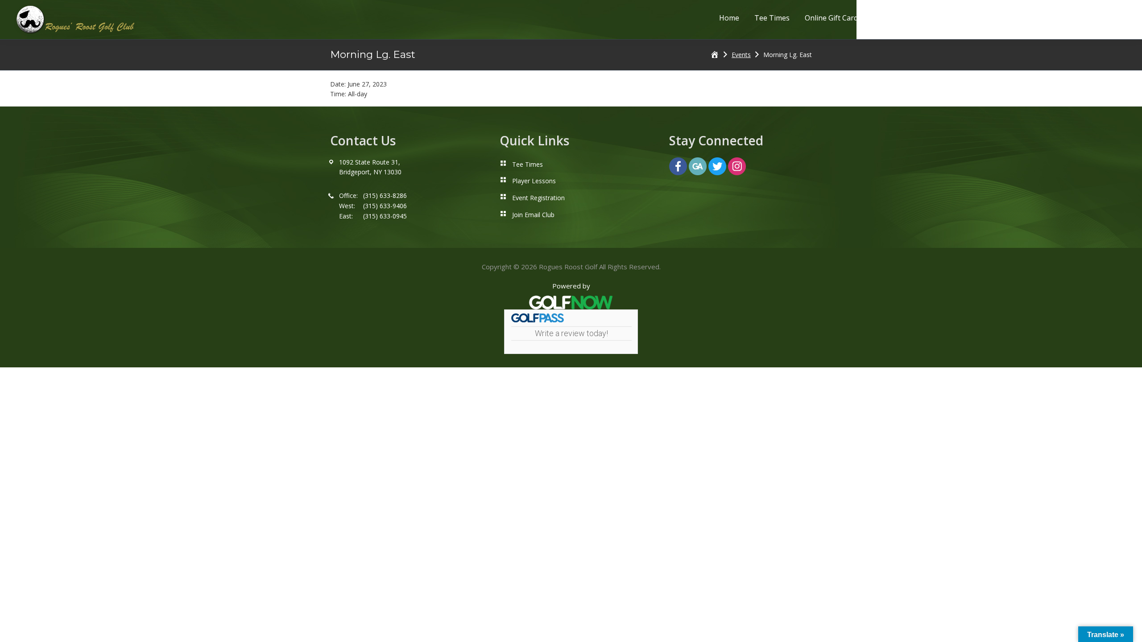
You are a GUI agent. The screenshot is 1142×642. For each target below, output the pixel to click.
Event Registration (538, 197)
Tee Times (527, 164)
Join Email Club (533, 214)
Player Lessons (534, 181)
